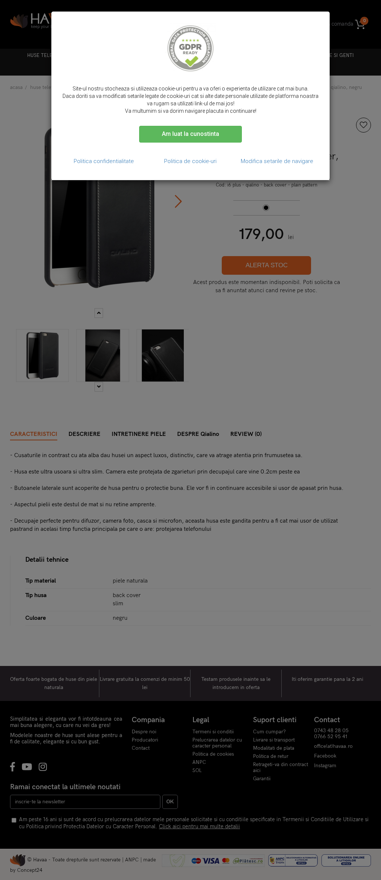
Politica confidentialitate (104, 161)
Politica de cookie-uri (190, 161)
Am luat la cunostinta (190, 133)
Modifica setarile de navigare (277, 161)
